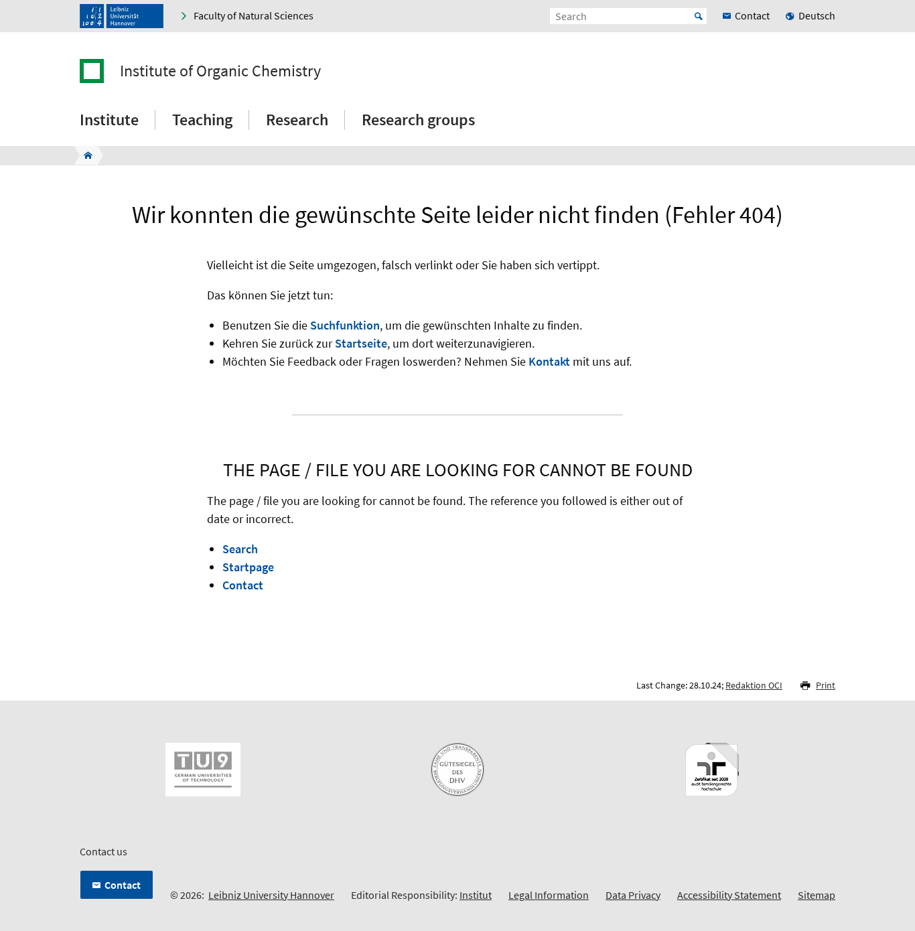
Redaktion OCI (753, 685)
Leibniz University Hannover (271, 895)
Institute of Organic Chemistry (220, 71)
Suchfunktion (345, 325)
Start (699, 16)
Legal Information (548, 895)
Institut (476, 895)
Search (240, 549)
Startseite (361, 343)
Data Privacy (633, 895)
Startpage (248, 567)
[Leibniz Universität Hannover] (121, 16)
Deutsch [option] (816, 15)
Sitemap (816, 895)
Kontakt (549, 361)
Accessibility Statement (729, 895)
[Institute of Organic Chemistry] (84, 155)
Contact (242, 585)
